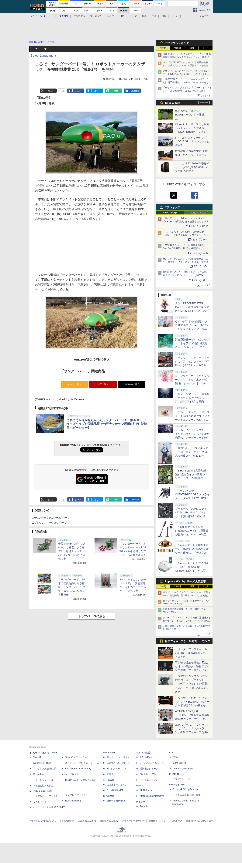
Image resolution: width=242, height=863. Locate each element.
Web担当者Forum (42, 763)
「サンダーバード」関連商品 (83, 371)
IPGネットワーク (178, 784)
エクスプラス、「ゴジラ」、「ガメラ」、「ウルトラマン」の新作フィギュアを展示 (192, 728)
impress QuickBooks (183, 768)
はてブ (97, 91)
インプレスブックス (75, 795)
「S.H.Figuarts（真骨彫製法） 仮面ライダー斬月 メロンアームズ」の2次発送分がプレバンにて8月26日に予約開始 (192, 478)
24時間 (177, 48)
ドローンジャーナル (43, 780)
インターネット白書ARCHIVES (49, 807)
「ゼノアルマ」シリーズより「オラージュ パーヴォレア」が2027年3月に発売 (192, 397)
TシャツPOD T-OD (117, 768)
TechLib (144, 806)
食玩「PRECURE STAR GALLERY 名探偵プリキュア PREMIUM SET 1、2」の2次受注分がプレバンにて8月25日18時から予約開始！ (192, 311)
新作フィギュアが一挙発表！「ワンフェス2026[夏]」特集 (187, 642)
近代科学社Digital (116, 800)
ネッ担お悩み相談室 (43, 785)
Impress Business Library (78, 768)
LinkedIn (135, 91)
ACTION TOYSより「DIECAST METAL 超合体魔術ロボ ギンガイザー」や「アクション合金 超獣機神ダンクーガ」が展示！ (192, 719)
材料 (164, 16)
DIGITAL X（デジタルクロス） (80, 780)
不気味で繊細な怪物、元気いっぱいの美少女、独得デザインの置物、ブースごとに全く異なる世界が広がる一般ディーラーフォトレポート (192, 670)
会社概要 (153, 820)
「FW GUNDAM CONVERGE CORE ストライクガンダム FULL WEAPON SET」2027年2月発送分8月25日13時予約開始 (192, 498)
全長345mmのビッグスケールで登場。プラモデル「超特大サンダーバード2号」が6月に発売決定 (72, 551)
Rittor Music (109, 752)
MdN (138, 785)
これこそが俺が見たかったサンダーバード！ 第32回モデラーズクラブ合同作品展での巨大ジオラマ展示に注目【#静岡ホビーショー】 (107, 423)
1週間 (191, 48)
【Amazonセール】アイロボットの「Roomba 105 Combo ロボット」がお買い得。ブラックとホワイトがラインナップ (192, 571)
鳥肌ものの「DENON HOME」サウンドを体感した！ (191, 114)
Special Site (172, 102)
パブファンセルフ (182, 779)
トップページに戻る (91, 616)
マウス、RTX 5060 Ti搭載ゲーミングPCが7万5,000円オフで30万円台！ (192, 167)
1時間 (163, 48)
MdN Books (146, 790)
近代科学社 (108, 796)
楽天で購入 (103, 384)
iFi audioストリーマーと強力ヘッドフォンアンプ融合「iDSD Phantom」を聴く (192, 128)
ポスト (51, 91)
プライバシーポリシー (133, 820)
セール (174, 16)
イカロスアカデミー (150, 780)
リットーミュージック (118, 757)
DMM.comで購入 (132, 384)
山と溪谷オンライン (117, 784)
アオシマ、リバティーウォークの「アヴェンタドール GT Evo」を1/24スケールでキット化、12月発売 (186, 74)
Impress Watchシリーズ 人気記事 (185, 581)
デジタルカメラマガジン (45, 796)
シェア (78, 91)
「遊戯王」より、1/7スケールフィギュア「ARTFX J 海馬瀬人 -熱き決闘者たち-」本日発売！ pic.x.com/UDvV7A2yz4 (187, 221)
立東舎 (110, 774)
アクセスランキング (177, 43)
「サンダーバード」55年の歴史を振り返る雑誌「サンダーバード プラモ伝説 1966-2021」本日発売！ (71, 587)
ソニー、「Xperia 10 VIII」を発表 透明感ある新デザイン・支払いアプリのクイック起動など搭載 (187, 620)
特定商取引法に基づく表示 (199, 820)
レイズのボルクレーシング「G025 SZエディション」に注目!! (192, 141)
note (116, 91)
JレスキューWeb (148, 774)
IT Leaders (38, 774)
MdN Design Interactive (152, 796)
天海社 (176, 757)
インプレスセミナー (75, 774)
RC (123, 16)
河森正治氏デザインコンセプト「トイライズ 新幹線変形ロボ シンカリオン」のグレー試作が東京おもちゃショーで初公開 (187, 57)
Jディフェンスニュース (152, 763)
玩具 (144, 16)
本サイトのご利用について (42, 820)
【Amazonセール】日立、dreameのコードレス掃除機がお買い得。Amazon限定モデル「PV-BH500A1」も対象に (192, 534)
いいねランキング (198, 212)
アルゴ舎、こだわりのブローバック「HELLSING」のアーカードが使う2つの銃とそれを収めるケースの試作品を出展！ (192, 705)
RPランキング (170, 212)
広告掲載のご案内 (87, 820)
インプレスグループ (172, 820)
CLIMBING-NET (115, 790)
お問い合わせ (67, 820)
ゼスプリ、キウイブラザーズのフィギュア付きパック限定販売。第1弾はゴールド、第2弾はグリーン (187, 595)
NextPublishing (73, 800)
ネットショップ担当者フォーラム (82, 763)
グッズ (133, 16)
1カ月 (206, 48)
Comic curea (179, 763)
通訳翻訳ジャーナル (150, 768)
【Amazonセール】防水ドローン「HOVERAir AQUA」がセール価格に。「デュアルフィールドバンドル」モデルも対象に (192, 552)
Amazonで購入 (74, 384)
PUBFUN (174, 774)
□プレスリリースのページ (49, 522)
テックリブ (141, 801)
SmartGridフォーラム (76, 757)
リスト (62, 91)
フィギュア (96, 16)
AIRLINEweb (146, 757)
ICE (171, 752)
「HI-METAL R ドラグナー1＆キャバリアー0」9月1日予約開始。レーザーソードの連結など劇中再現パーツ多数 (187, 82)
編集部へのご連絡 (109, 820)
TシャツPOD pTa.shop (185, 789)
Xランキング (172, 207)
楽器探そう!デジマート (118, 763)
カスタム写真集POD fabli (186, 795)
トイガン (111, 16)
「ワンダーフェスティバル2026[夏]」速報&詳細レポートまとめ (191, 653)
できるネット (40, 801)
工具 (154, 16)
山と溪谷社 (108, 780)
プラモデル (79, 16)
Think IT (37, 757)
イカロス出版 (143, 752)
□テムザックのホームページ (51, 517)
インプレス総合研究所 (44, 768)
